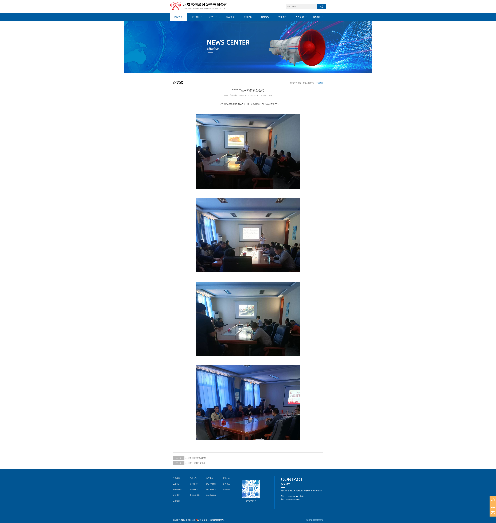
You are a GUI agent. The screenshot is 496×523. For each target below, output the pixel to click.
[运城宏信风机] (198, 6)
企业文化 (176, 501)
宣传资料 (282, 17)
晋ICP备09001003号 (314, 520)
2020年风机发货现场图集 (195, 458)
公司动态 (319, 83)
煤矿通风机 (194, 484)
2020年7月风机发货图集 (195, 463)
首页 (304, 83)
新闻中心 (248, 17)
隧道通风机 (194, 490)
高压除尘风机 (195, 495)
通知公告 (226, 490)
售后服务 (265, 17)
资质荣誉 (176, 495)
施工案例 (230, 17)
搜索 (321, 6)
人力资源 (300, 17)
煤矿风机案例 (211, 484)
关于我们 (196, 17)
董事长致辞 (177, 490)
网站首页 (178, 17)
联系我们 (317, 17)
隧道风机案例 (211, 490)
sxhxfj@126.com (293, 499)
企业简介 (176, 484)
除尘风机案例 (211, 495)
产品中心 (213, 17)
